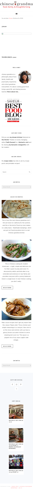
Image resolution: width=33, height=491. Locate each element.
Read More (7, 287)
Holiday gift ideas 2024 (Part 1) (16, 471)
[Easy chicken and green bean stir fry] (16, 261)
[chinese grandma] (16, 8)
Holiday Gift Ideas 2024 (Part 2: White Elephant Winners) (16, 446)
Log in (20, 487)
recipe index (8, 161)
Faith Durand (10, 142)
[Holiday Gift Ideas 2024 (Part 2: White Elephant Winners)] (16, 442)
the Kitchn (5, 140)
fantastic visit (24, 142)
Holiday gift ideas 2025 (16, 421)
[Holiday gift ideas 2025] (16, 418)
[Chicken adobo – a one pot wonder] (16, 320)
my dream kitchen (16, 137)
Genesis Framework (26, 486)
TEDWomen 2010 (9, 57)
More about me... (13, 92)
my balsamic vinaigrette (17, 145)
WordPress (14, 487)
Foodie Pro (15, 486)
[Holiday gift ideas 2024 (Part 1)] (16, 469)
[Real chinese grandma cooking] (16, 218)
